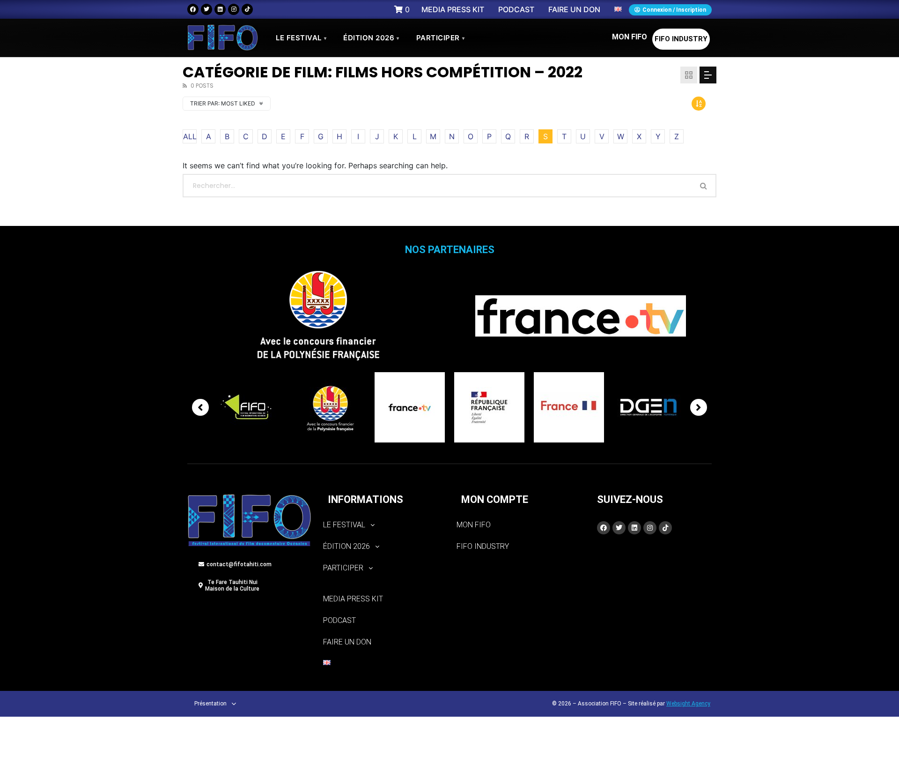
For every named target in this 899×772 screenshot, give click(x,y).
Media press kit (353, 598)
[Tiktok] (247, 9)
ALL (190, 136)
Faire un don (347, 641)
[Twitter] (206, 9)
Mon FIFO (629, 36)
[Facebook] (193, 9)
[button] (383, 525)
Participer (440, 37)
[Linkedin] (220, 9)
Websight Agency (688, 703)
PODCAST (339, 620)
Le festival (301, 37)
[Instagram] (233, 9)
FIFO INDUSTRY (681, 39)
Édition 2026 (371, 37)
